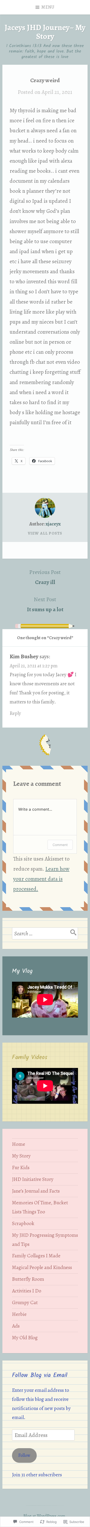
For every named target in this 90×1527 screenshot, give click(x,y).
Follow (24, 1455)
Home (18, 1144)
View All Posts (45, 533)
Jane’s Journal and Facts (36, 1191)
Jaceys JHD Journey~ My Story (45, 32)
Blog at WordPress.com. (45, 1516)
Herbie (19, 1314)
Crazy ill (45, 577)
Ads (16, 1326)
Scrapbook (23, 1223)
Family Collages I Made (36, 1255)
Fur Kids (21, 1167)
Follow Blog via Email (39, 1375)
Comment (60, 845)
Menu (48, 7)
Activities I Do (26, 1290)
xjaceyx (53, 524)
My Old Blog (25, 1337)
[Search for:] (45, 933)
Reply (15, 713)
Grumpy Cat (25, 1302)
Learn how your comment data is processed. (41, 879)
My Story (21, 1155)
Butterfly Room (28, 1279)
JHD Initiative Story (33, 1179)
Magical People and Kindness (42, 1267)
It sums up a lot (45, 604)
